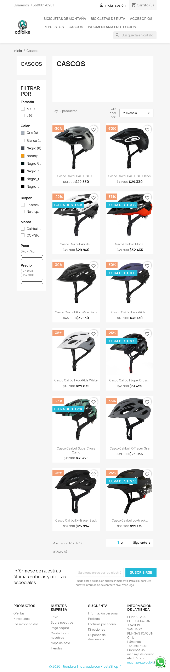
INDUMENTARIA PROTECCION (112, 27)
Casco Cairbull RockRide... (129, 312)
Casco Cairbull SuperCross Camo (76, 450)
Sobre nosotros (62, 622)
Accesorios (141, 18)
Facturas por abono (102, 624)
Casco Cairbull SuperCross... (129, 380)
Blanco (34, 141)
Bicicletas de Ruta (108, 18)
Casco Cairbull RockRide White (76, 380)
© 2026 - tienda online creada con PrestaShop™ (85, 666)
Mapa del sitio (60, 643)
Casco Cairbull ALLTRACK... (76, 176)
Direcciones (96, 629)
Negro (34, 148)
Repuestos (54, 27)
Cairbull (34, 229)
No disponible (34, 212)
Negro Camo (34, 171)
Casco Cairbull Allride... (76, 244)
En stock (34, 205)
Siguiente (142, 542)
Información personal (103, 613)
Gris (32, 133)
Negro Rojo (34, 164)
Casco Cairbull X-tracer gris (130, 448)
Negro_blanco (34, 187)
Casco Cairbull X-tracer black (76, 520)
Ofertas (18, 613)
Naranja (34, 156)
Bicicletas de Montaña (65, 18)
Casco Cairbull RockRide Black (76, 312)
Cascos (76, 27)
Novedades (21, 619)
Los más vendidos (26, 624)
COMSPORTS (34, 235)
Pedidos (94, 619)
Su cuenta (97, 605)
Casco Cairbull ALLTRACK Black (129, 176)
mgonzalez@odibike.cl (143, 662)
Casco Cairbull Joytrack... (130, 520)
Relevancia (136, 113)
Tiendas (56, 648)
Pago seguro (60, 628)
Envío (54, 617)
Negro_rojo (34, 179)
